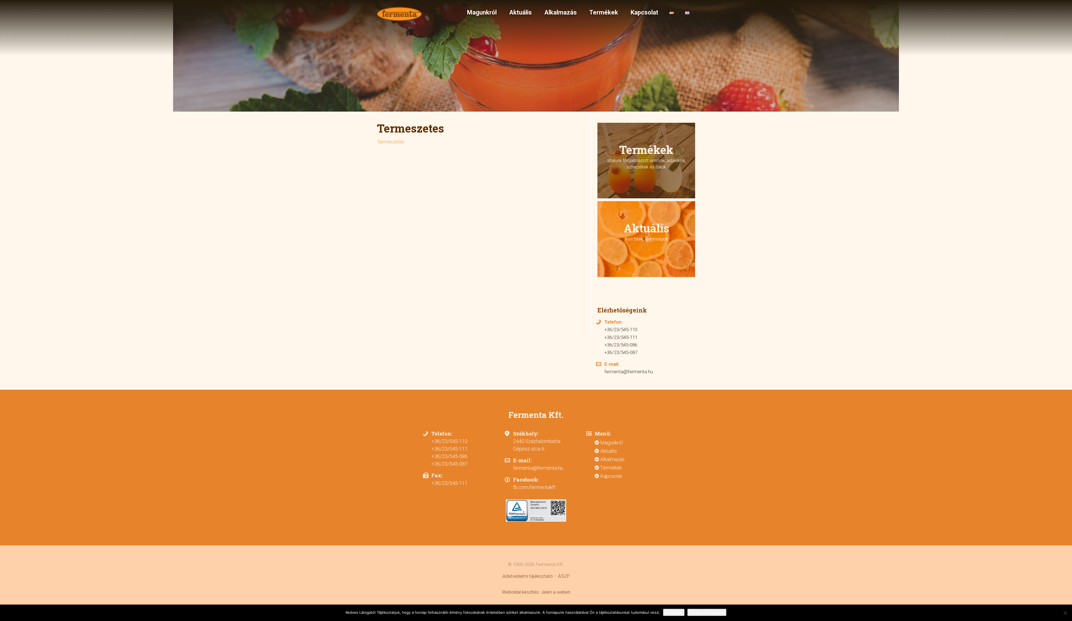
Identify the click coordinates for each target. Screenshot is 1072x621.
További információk (707, 612)
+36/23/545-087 (620, 352)
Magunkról (481, 12)
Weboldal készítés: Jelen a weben (536, 592)
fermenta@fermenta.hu (628, 371)
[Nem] (1065, 613)
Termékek (603, 12)
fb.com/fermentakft (534, 487)
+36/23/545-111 (620, 337)
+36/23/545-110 (620, 329)
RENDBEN (673, 612)
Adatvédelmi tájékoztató (527, 576)
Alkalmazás (560, 12)
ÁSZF (564, 576)
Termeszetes (390, 142)
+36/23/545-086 (620, 345)
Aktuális (520, 12)
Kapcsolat (643, 12)
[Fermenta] (400, 14)
